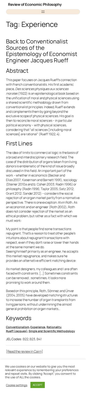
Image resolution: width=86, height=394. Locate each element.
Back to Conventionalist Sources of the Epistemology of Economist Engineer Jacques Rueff (41, 51)
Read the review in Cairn (24, 351)
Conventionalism (17, 327)
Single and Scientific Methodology (52, 331)
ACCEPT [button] (37, 385)
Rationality (54, 327)
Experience (37, 327)
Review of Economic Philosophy (35, 4)
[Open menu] (43, 11)
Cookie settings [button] (16, 385)
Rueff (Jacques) (16, 331)
